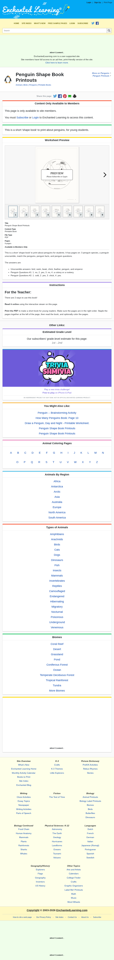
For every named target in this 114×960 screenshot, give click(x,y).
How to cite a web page (22, 917)
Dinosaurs (57, 560)
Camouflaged (57, 591)
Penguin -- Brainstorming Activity (57, 412)
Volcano (57, 857)
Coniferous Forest (57, 664)
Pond (57, 659)
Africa (57, 481)
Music (73, 898)
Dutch (90, 829)
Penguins (33, 85)
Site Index (26, 23)
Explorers (40, 869)
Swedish (90, 857)
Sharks (23, 849)
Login (89, 2)
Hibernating (57, 601)
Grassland (57, 654)
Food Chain (23, 829)
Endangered (57, 596)
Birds (26, 85)
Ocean (57, 669)
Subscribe (82, 23)
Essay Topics (24, 801)
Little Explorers (57, 773)
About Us (85, 917)
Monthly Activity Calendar (23, 773)
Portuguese (90, 849)
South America (57, 517)
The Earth (57, 833)
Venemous (57, 627)
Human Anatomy (23, 833)
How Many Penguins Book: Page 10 (57, 418)
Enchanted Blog (23, 785)
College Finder (74, 878)
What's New (39, 23)
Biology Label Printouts (90, 801)
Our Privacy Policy (43, 917)
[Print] (74, 96)
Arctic (57, 491)
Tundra (57, 685)
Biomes (90, 805)
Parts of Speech (23, 813)
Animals (19, 85)
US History (40, 886)
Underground (57, 622)
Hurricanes (57, 841)
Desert (57, 649)
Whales (23, 853)
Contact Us (72, 917)
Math (73, 894)
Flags (40, 873)
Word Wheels (73, 902)
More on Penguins (100, 73)
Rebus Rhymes (90, 769)
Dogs (57, 554)
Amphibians (57, 534)
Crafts (57, 765)
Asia (57, 496)
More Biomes (57, 690)
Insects (57, 570)
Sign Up (97, 2)
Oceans (57, 849)
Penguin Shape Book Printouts (57, 428)
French (90, 833)
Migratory (57, 606)
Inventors (40, 882)
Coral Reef (57, 644)
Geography (40, 878)
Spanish (90, 853)
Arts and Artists (74, 869)
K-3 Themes (57, 769)
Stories (90, 773)
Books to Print (23, 777)
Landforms (57, 845)
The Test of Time (57, 797)
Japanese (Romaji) (90, 845)
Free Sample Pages (57, 23)
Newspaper (23, 805)
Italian (90, 841)
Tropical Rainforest (57, 680)
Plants (24, 841)
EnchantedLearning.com (71, 910)
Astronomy (57, 829)
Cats (57, 549)
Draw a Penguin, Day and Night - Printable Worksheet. (57, 423)
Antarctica (57, 486)
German (90, 837)
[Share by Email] (70, 96)
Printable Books (44, 85)
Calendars (74, 873)
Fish (57, 565)
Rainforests (23, 845)
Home (16, 23)
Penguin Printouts (101, 76)
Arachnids (57, 539)
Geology (57, 837)
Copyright (33, 910)
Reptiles (57, 585)
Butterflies (90, 813)
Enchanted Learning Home (23, 769)
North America (57, 512)
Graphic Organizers (73, 886)
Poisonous (57, 617)
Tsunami (57, 853)
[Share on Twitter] (55, 96)
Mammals (57, 575)
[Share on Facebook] (60, 96)
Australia (57, 502)
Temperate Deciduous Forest (57, 675)
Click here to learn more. (57, 62)
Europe (57, 507)
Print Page (108, 2)
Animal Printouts (90, 797)
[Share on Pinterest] (65, 96)
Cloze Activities (24, 797)
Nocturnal (57, 611)
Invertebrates (57, 580)
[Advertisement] (57, 44)
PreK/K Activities (90, 765)
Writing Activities (23, 809)
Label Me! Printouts (74, 890)
